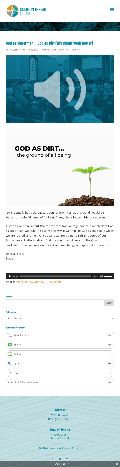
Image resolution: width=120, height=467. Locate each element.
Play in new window (31, 282)
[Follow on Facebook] (52, 458)
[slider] (108, 276)
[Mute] (101, 276)
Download (54, 282)
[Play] (10, 276)
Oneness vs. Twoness (69, 49)
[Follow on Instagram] (60, 458)
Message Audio (49, 49)
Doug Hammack (17, 49)
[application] (60, 276)
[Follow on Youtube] (67, 458)
